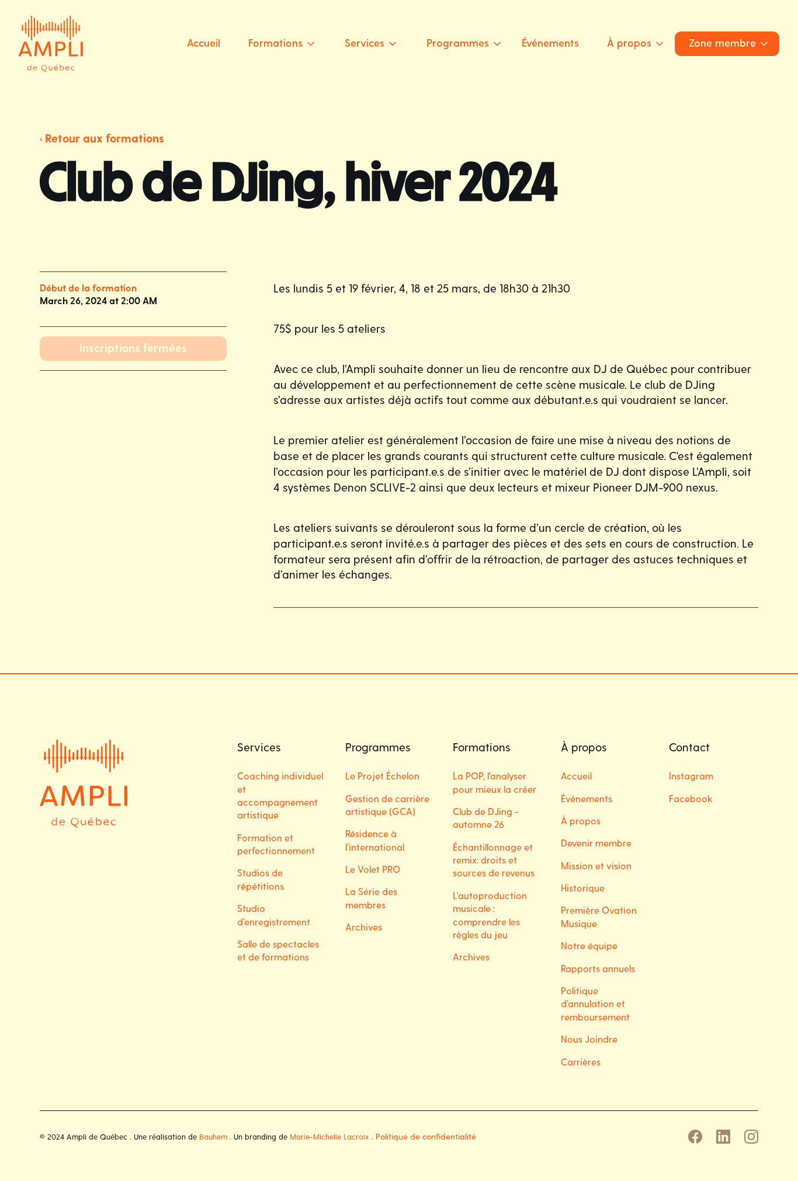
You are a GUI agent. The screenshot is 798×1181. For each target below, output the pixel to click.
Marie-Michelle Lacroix (329, 1136)
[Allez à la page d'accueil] (83, 783)
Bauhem (213, 1136)
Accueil (203, 42)
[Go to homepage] (51, 44)
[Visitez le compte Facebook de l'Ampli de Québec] (695, 1137)
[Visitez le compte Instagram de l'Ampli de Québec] (751, 1137)
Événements (550, 42)
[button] (278, 43)
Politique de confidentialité (426, 1136)
